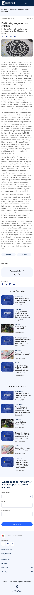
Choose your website (14, 536)
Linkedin (11, 36)
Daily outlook (6, 554)
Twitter (7, 36)
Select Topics (5, 492)
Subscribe (17, 524)
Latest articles (6, 549)
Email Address (5, 510)
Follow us (4, 541)
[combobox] (17, 496)
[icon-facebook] (2, 284)
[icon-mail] (14, 284)
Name (3, 501)
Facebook (2, 36)
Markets (4, 10)
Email (15, 36)
